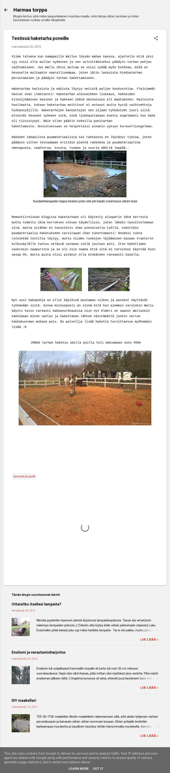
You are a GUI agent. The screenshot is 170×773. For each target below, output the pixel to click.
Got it (98, 769)
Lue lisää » (149, 639)
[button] (155, 39)
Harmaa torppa (30, 10)
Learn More (79, 769)
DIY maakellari (24, 700)
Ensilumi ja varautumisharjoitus (39, 652)
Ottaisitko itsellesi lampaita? (36, 604)
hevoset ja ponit (24, 476)
